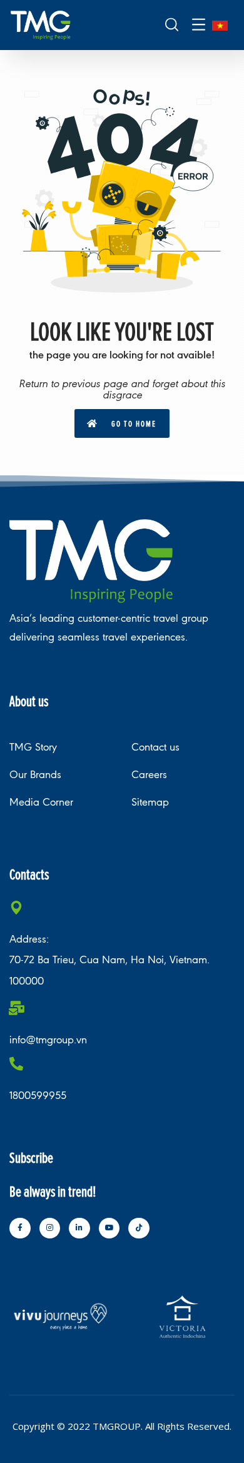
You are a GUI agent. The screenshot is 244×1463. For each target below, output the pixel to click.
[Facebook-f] (20, 1228)
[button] (121, 423)
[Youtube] (109, 1228)
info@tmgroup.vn (48, 1039)
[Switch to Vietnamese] (220, 25)
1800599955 (37, 1095)
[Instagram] (50, 1228)
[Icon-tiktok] (139, 1228)
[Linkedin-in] (79, 1228)
